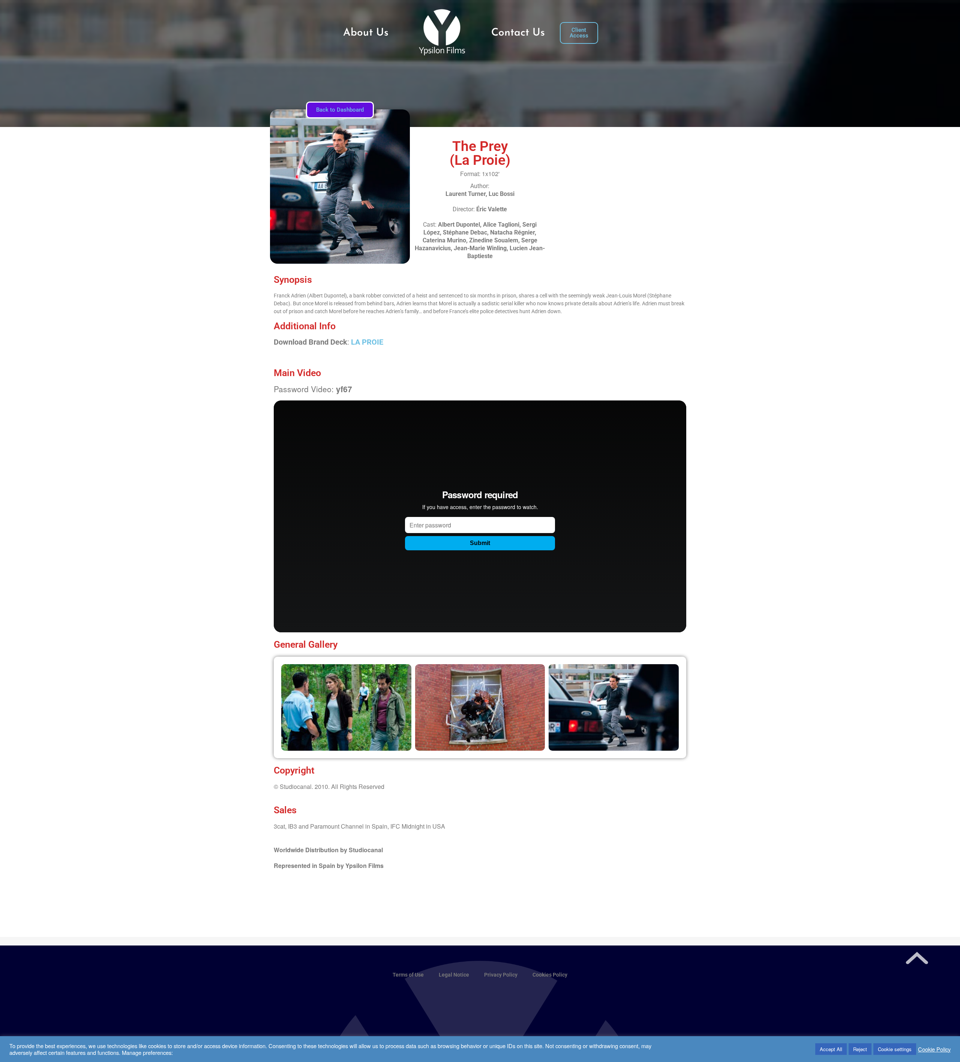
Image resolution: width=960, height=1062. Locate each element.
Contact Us (518, 33)
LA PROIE (367, 342)
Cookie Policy (934, 1049)
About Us (365, 33)
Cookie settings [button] (895, 1049)
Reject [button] (860, 1049)
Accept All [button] (831, 1049)
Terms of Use (408, 975)
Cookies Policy (549, 975)
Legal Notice (454, 975)
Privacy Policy (501, 975)
